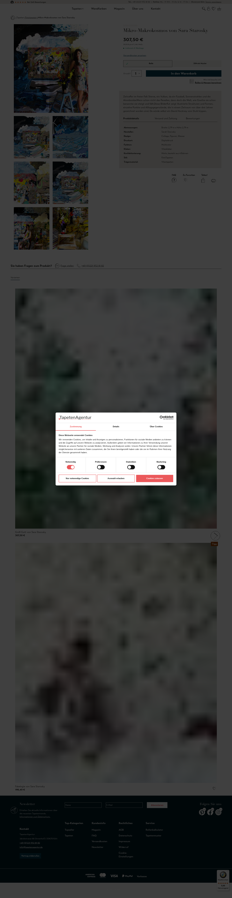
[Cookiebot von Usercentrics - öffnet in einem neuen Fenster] (161, 418)
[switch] (101, 467)
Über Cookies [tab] (156, 426)
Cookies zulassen (154, 478)
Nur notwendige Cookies (77, 478)
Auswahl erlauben (116, 478)
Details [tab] (116, 426)
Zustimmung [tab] (76, 426)
